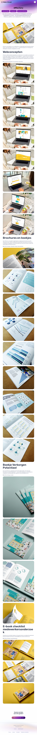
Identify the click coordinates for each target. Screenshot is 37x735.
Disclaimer (18, 732)
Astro (21, 725)
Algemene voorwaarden (25, 732)
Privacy (9, 732)
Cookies (13, 732)
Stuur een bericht (17, 717)
